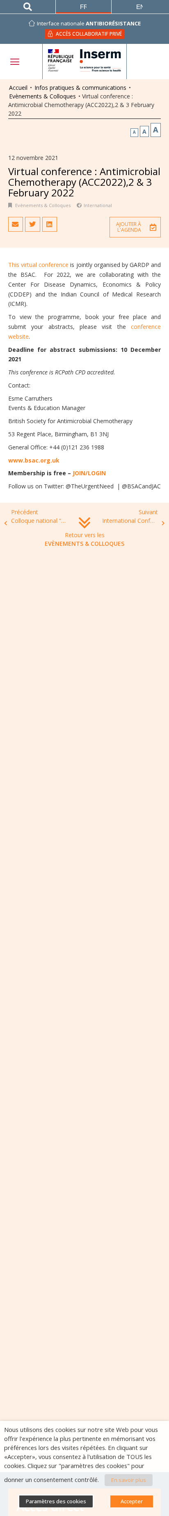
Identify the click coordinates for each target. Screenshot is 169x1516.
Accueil (18, 87)
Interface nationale (89, 23)
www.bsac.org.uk (33, 460)
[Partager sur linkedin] (49, 224)
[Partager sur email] (15, 224)
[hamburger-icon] (14, 62)
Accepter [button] (132, 1501)
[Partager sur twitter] (32, 224)
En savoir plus (128, 1480)
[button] (135, 227)
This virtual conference (38, 265)
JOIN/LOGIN (89, 473)
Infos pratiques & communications (80, 87)
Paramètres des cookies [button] (56, 1501)
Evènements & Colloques (42, 96)
